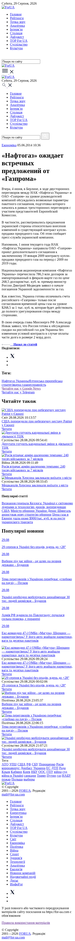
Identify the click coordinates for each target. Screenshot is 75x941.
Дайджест (17, 37)
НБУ (34, 772)
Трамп (41, 775)
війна (58, 772)
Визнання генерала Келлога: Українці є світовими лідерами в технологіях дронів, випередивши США (37, 507)
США (22, 764)
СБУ (35, 764)
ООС (42, 772)
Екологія (16, 869)
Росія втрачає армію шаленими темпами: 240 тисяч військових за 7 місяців (33, 468)
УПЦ (13, 764)
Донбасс (26, 768)
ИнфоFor (16, 884)
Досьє (14, 880)
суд (64, 772)
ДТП (54, 768)
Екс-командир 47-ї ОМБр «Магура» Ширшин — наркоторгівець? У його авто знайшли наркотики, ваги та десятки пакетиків (37, 666)
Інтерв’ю (16, 29)
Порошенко (47, 764)
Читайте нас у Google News (21, 388)
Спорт (14, 854)
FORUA (25, 790)
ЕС (48, 768)
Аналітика (17, 25)
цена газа (21, 384)
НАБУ (66, 775)
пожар (6, 779)
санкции (30, 775)
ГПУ (49, 772)
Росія (60, 764)
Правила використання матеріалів (26, 922)
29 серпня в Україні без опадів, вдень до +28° (34, 685)
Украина (39, 768)
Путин (51, 775)
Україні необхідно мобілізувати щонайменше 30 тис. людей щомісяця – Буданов (36, 751)
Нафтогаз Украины (15, 381)
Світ (13, 839)
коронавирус (11, 768)
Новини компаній (22, 873)
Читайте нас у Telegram (18, 392)
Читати (7, 429)
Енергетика (18, 813)
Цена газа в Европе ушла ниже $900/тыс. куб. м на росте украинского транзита (35, 518)
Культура (16, 48)
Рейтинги (17, 18)
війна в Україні (12, 775)
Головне (16, 14)
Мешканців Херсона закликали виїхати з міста (35, 485)
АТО (5, 764)
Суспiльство (19, 44)
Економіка (9, 145)
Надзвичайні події (23, 877)
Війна (14, 850)
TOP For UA (19, 40)
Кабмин (16, 772)
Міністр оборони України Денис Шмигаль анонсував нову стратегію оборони (36, 512)
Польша (17, 779)
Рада (62, 768)
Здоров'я (16, 858)
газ (59, 775)
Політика (16, 846)
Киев (26, 772)
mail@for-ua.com (13, 794)
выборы (29, 779)
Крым (6, 772)
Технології (17, 861)
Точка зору (17, 22)
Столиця (16, 33)
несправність (37, 384)
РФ (28, 764)
